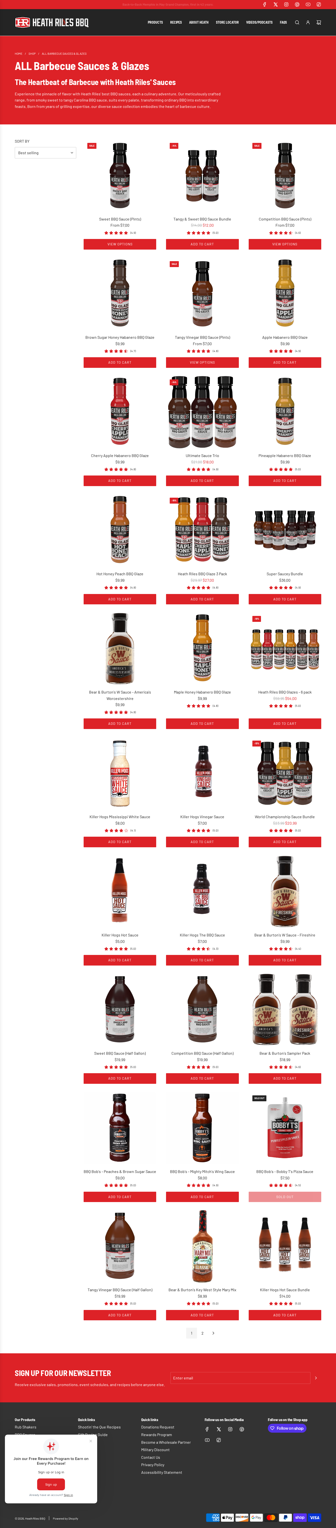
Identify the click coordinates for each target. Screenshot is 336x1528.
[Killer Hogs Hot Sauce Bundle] (285, 1246)
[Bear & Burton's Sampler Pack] (285, 1009)
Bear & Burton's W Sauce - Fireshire (284, 935)
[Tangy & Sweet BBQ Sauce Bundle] (202, 175)
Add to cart (202, 244)
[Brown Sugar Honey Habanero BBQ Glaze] (120, 293)
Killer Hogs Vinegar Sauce (202, 816)
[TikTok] (318, 4)
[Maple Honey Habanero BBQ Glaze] (202, 648)
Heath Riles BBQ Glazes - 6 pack (285, 692)
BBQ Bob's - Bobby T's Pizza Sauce (284, 1171)
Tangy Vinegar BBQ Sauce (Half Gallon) (120, 1289)
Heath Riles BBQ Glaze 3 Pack (202, 573)
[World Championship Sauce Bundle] (285, 773)
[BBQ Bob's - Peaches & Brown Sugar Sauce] (120, 1128)
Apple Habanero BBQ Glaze (285, 337)
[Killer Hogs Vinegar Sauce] (202, 773)
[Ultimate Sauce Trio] (202, 412)
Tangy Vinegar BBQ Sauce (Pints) (202, 337)
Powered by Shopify (65, 1518)
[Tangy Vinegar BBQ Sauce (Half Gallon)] (120, 1246)
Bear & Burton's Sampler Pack (285, 1053)
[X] (275, 4)
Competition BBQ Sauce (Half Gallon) (202, 1053)
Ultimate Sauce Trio (202, 455)
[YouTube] (308, 4)
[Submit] (315, 1378)
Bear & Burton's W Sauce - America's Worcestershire (120, 695)
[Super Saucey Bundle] (285, 530)
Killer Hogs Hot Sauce (120, 935)
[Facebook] (264, 4)
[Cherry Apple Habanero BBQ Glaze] (120, 412)
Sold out (285, 1197)
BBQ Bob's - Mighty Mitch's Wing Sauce (202, 1171)
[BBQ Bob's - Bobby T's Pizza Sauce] (285, 1128)
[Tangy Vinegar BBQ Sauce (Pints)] (202, 293)
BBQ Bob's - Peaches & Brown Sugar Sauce (120, 1171)
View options (120, 244)
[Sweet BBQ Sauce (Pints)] (120, 175)
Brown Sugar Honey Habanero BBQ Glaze (119, 337)
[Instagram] (286, 4)
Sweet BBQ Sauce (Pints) (120, 219)
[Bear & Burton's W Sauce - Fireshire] (285, 891)
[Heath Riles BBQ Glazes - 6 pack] (285, 648)
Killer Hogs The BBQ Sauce (202, 935)
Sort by (22, 141)
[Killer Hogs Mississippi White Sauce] (120, 773)
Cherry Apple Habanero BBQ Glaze (120, 455)
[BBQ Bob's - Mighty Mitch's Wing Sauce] (202, 1128)
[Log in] (308, 22)
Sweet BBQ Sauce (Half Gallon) (120, 1053)
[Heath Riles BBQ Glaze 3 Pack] (202, 530)
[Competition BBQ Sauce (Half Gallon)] (202, 1009)
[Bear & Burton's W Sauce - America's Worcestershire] (120, 648)
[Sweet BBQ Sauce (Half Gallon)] (120, 1009)
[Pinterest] (297, 4)
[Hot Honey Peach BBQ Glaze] (120, 530)
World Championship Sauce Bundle (285, 816)
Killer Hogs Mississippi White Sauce (120, 816)
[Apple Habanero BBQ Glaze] (285, 293)
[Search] (297, 22)
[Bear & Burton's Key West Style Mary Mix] (202, 1246)
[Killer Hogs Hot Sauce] (120, 891)
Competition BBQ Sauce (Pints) (285, 219)
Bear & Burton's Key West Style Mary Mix (202, 1289)
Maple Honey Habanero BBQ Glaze (202, 692)
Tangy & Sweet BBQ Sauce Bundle (202, 219)
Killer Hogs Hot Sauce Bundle (285, 1289)
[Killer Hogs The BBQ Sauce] (202, 891)
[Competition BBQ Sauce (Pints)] (285, 175)
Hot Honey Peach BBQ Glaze (119, 573)
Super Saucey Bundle (285, 573)
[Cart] (318, 22)
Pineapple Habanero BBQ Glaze (285, 455)
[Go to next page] (213, 1333)
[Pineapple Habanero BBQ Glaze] (285, 412)
